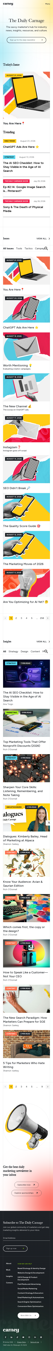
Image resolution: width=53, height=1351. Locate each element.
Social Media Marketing (27, 1289)
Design (24, 651)
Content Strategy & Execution (30, 1293)
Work (8, 1270)
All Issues (8, 248)
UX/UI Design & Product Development (27, 1278)
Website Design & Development (31, 1273)
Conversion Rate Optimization (30, 1306)
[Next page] (48, 618)
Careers (9, 1283)
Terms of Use (34, 1342)
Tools (19, 248)
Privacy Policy (21, 1342)
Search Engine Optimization (29, 1302)
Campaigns (41, 248)
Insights (9, 1276)
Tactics (29, 248)
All (4, 651)
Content (35, 651)
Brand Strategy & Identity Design (31, 1268)
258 (42, 618)
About (8, 1263)
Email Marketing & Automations (31, 1297)
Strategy (13, 651)
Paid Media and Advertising (29, 1284)
